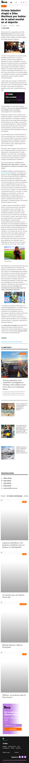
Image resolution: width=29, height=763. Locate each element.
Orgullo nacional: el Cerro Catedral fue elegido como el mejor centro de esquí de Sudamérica (21, 449)
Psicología (19, 341)
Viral (3, 6)
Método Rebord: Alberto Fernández (12, 646)
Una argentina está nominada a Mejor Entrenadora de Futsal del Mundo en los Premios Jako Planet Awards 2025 (21, 429)
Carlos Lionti (5, 173)
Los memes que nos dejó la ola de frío (13, 596)
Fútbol (6, 341)
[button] (11, 2)
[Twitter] (23, 2)
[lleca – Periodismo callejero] (11, 707)
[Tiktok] (26, 2)
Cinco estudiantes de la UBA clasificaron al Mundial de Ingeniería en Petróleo (21, 406)
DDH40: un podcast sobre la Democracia (14, 696)
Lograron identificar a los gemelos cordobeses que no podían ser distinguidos (13, 545)
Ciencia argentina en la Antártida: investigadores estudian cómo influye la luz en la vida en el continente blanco (14, 384)
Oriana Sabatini (12, 341)
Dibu (2, 341)
